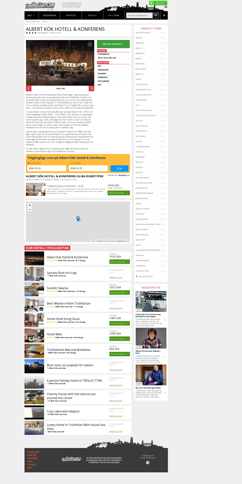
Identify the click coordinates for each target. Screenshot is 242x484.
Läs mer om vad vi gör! (110, 462)
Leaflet (93, 241)
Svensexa (140, 255)
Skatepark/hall (142, 235)
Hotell (92, 15)
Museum (139, 172)
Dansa (138, 79)
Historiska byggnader (146, 115)
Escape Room (141, 84)
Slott (138, 245)
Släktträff (140, 240)
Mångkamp (140, 157)
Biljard (139, 58)
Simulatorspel (142, 229)
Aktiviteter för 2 (143, 33)
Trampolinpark (142, 260)
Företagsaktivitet (144, 95)
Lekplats (139, 152)
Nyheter (71, 15)
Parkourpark (141, 198)
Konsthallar (141, 126)
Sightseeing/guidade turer (148, 224)
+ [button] (30, 205)
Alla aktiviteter (145, 276)
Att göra (114, 15)
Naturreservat (142, 178)
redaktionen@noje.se (148, 458)
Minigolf (139, 162)
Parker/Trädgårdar (144, 193)
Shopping (140, 214)
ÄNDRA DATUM (115, 277)
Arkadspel (140, 43)
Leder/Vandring (143, 146)
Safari (138, 203)
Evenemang (49, 15)
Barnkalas (140, 53)
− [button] (30, 209)
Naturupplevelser (144, 183)
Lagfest (139, 141)
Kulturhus (141, 136)
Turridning (141, 266)
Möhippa (139, 167)
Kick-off (139, 121)
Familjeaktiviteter (143, 89)
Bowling (139, 74)
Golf (138, 105)
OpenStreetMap (109, 241)
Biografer (140, 64)
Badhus (139, 48)
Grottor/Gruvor (144, 110)
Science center (142, 209)
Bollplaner (141, 69)
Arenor (139, 38)
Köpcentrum (141, 131)
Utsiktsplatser (142, 271)
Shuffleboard (142, 219)
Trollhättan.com (32, 21)
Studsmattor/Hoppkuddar (148, 250)
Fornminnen (141, 100)
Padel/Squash (142, 188)
